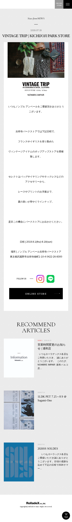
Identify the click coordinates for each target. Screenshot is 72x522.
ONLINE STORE (66, 516)
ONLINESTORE (59, 4)
